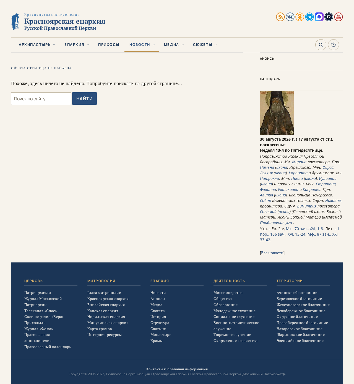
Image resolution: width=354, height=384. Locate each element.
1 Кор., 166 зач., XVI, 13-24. (299, 231)
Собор (265, 200)
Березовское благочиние (299, 298)
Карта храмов (99, 328)
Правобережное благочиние (302, 322)
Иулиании (328, 178)
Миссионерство (228, 292)
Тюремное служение (232, 334)
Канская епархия (102, 310)
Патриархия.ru (37, 292)
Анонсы (157, 298)
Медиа (171, 44)
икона (281, 167)
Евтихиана (288, 189)
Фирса (328, 167)
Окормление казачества (235, 340)
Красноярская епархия (108, 298)
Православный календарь (47, 346)
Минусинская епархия (107, 322)
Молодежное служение (235, 310)
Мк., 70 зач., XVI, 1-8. (305, 228)
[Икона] (277, 133)
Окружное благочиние (297, 316)
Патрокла (269, 178)
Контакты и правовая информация (177, 369)
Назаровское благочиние (299, 328)
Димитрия (306, 206)
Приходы (108, 44)
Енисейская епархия (106, 304)
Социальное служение (234, 316)
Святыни (158, 328)
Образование (226, 304)
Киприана (312, 189)
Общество (223, 298)
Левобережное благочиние (301, 310)
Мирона (299, 161)
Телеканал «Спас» (40, 310)
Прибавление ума (276, 222)
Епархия (74, 44)
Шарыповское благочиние (301, 334)
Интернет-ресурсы (104, 334)
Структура (159, 322)
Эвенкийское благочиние (300, 340)
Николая (333, 200)
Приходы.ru (35, 322)
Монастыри (161, 334)
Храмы (156, 340)
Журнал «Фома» (38, 328)
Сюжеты (202, 44)
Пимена (267, 167)
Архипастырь (35, 44)
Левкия (266, 172)
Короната (298, 172)
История (158, 316)
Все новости (272, 252)
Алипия (266, 195)
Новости (139, 44)
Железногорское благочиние (303, 304)
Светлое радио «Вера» (44, 316)
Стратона (326, 183)
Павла (297, 178)
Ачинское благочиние (297, 292)
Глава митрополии (104, 292)
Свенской (268, 211)
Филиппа (268, 189)
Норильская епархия (106, 316)
